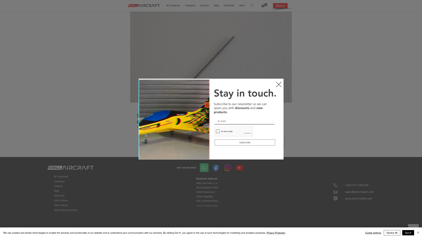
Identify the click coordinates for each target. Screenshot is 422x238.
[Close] (418, 232)
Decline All (392, 232)
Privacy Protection (276, 232)
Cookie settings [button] (373, 232)
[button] (278, 84)
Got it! (408, 232)
